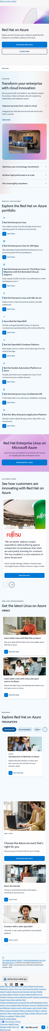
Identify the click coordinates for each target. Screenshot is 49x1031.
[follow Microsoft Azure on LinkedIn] (17, 984)
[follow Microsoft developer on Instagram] (11, 984)
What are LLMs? (42, 1013)
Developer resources (29, 1005)
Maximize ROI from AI (34, 994)
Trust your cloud (20, 989)
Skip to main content (8, 1)
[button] (24, 68)
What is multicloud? (27, 1010)
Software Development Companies (13, 1002)
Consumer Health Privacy (9, 1024)
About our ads (5, 1029)
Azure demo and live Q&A (16, 1000)
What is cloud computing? (9, 1010)
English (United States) (8, 1019)
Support (3, 1000)
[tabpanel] (24, 761)
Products (8, 992)
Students (40, 1005)
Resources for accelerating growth (19, 997)
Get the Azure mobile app (17, 979)
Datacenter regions (7, 989)
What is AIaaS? (29, 1013)
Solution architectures (41, 997)
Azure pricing (17, 992)
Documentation (11, 1005)
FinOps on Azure (19, 994)
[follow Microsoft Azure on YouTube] (22, 984)
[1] (3, 957)
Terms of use (17, 1027)
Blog (19, 1005)
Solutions (3, 997)
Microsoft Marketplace (34, 1002)
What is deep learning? (15, 1013)
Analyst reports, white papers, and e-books (26, 1008)
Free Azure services (29, 992)
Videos (44, 1008)
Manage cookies (6, 1027)
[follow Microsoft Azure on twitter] (6, 984)
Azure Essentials (32, 989)
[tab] (9, 729)
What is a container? (7, 1016)
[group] (24, 539)
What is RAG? (20, 1016)
